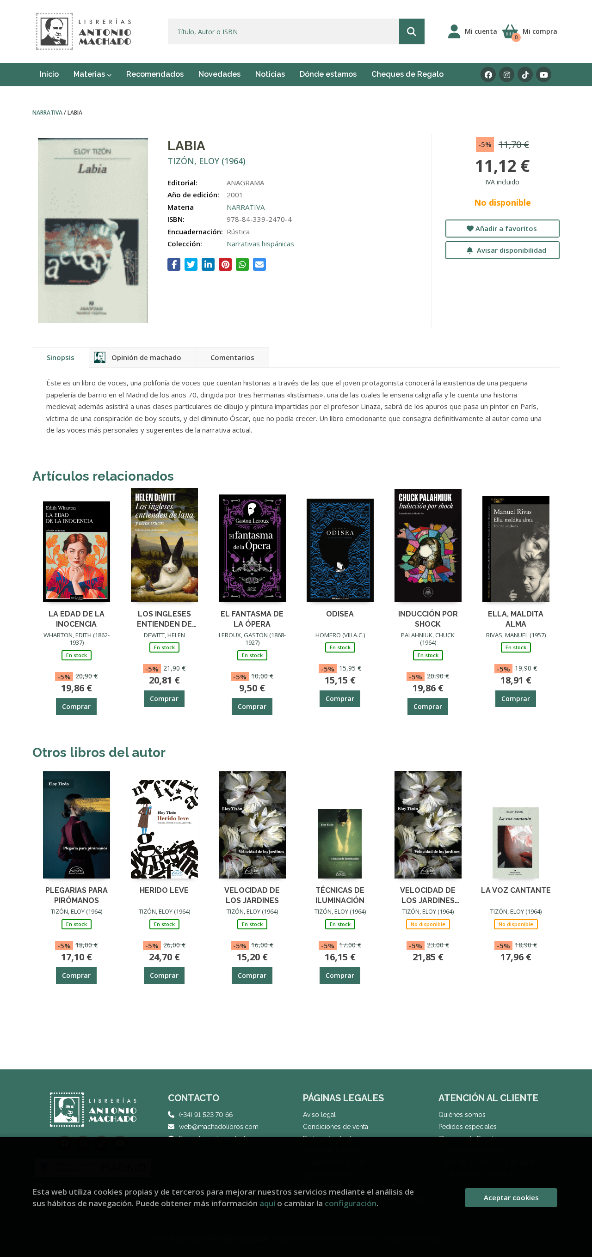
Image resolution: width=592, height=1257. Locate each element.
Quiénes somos (462, 1114)
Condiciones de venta (335, 1126)
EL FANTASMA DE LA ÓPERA (252, 619)
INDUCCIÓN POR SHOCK (428, 619)
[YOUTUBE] (543, 74)
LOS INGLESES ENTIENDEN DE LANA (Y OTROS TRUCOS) (164, 619)
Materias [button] (90, 74)
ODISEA (340, 614)
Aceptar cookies (511, 1197)
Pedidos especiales (467, 1126)
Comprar (76, 706)
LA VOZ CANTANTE (516, 890)
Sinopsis (60, 357)
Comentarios (232, 357)
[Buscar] (412, 31)
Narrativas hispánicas (260, 243)
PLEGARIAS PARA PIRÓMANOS (76, 895)
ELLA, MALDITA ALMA (515, 619)
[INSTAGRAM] (506, 74)
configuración (350, 1203)
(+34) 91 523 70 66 (206, 1114)
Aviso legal (319, 1114)
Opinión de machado (146, 357)
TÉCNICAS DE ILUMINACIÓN (339, 895)
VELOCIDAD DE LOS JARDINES (252, 895)
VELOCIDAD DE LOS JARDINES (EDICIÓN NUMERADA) (428, 895)
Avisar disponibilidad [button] (510, 250)
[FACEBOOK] (488, 74)
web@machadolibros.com (219, 1126)
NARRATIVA (48, 112)
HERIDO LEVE (164, 890)
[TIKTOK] (525, 74)
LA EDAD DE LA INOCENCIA (77, 619)
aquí (267, 1203)
